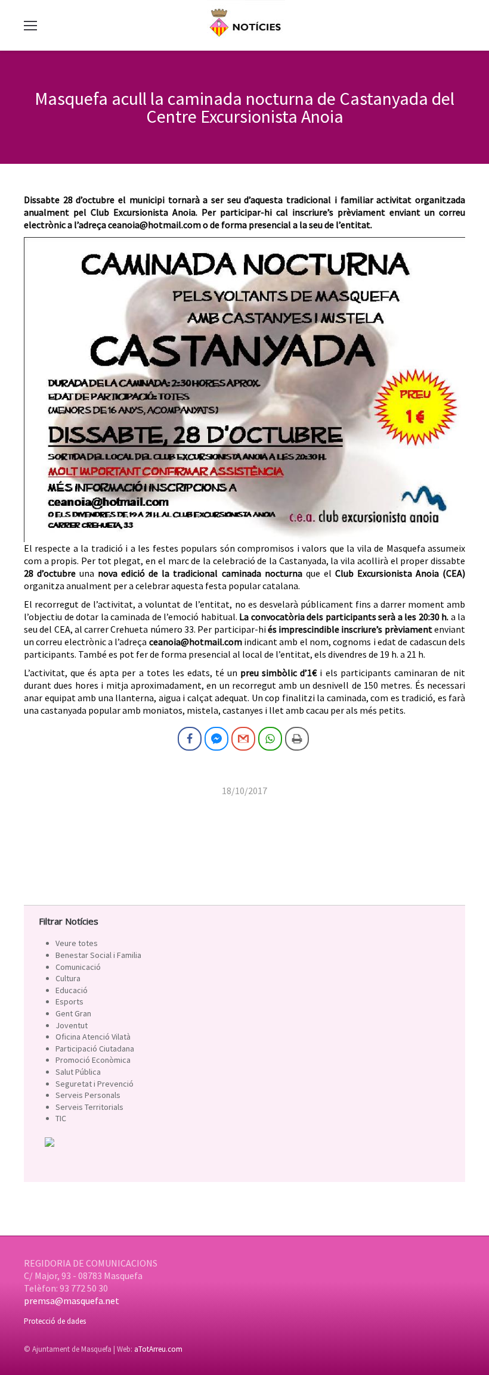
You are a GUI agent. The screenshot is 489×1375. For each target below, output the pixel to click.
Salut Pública (78, 1071)
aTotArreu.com (158, 1349)
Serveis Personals (87, 1095)
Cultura (68, 978)
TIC (60, 1118)
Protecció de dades (55, 1321)
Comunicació (78, 967)
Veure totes (76, 943)
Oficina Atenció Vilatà (93, 1036)
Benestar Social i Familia (98, 955)
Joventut (71, 1025)
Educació (71, 990)
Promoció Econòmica (93, 1059)
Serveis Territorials (89, 1107)
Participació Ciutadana (94, 1048)
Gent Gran (73, 1013)
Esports (69, 1001)
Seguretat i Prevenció (94, 1083)
